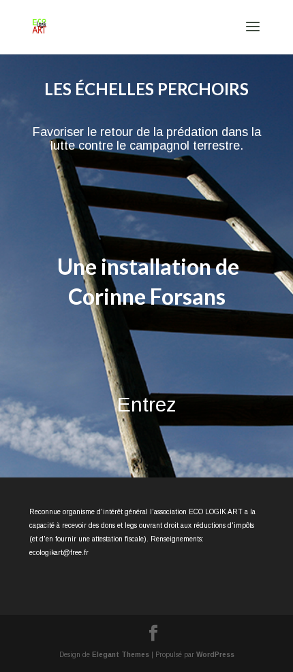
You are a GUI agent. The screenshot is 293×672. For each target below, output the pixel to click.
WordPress (215, 654)
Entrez (146, 404)
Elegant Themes (120, 654)
